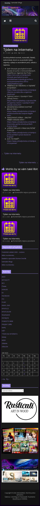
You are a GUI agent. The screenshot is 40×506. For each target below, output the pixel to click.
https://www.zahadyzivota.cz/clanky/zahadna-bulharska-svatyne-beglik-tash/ (21, 113)
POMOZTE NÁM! (7, 321)
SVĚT (3, 331)
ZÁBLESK (5, 347)
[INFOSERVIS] (5, 21)
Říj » (7, 379)
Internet (22, 53)
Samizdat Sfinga (16, 3)
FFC (3, 299)
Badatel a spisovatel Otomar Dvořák (14, 258)
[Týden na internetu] (9, 174)
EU (3, 293)
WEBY (4, 340)
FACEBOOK (5, 296)
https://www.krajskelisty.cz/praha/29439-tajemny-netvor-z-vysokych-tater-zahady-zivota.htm (21, 102)
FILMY (4, 302)
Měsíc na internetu (8, 255)
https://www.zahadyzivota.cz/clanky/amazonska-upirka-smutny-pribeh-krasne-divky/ (21, 124)
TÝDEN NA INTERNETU (10, 46)
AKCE (3, 277)
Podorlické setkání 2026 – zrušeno (13, 252)
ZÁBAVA (4, 343)
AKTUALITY (5, 280)
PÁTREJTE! (5, 318)
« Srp (3, 379)
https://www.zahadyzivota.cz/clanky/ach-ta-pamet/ (21, 142)
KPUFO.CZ (5, 308)
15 (24, 367)
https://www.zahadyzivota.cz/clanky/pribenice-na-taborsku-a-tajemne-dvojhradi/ (21, 92)
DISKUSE (5, 289)
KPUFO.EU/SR (6, 312)
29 (24, 374)
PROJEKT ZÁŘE (7, 324)
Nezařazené (6, 315)
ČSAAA (4, 286)
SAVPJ (4, 328)
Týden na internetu (11, 153)
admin (16, 53)
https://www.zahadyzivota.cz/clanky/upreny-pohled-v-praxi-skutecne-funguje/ (21, 134)
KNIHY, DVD (6, 305)
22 (24, 370)
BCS (3, 283)
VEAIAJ (4, 337)
